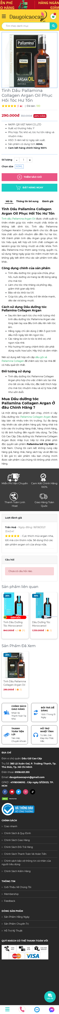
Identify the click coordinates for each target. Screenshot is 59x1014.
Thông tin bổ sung (27, 201)
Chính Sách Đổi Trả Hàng (18, 847)
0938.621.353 (22, 772)
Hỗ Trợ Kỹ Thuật (13, 930)
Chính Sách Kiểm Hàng (17, 871)
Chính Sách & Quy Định (17, 833)
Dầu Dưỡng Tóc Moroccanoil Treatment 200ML (42, 624)
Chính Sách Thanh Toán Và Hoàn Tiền (25, 853)
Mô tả (9, 201)
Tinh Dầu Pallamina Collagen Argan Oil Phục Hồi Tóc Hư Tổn (14, 683)
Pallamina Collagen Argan (35, 416)
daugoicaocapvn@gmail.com (27, 777)
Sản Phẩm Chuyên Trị (16, 923)
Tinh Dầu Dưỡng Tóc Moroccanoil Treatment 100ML (13, 624)
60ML (19, 166)
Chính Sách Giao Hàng (17, 840)
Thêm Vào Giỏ (33, 176)
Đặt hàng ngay (33, 187)
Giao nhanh (10, 826)
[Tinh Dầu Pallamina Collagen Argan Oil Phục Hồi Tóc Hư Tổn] (29, 60)
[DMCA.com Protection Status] (10, 799)
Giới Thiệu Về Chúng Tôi (17, 887)
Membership (11, 894)
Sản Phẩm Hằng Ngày (17, 916)
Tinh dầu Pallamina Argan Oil (18, 218)
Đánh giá (47, 201)
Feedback (9, 900)
